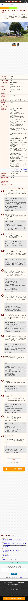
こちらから (20, 577)
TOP (2, 4)
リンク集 (10, 582)
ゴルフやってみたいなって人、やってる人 (13, 559)
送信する (14, 573)
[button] (26, 31)
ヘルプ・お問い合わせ (18, 582)
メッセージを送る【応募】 (14, 469)
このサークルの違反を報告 (21, 169)
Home (5, 582)
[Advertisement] (14, 60)
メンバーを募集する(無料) (11, 584)
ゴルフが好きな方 (7, 555)
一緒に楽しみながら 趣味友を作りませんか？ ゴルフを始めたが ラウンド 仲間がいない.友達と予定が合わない (14, 545)
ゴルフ (7, 4)
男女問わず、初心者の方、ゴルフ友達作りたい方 (14, 539)
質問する (14, 459)
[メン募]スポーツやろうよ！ (14, 1)
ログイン (25, 1)
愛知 (12, 4)
